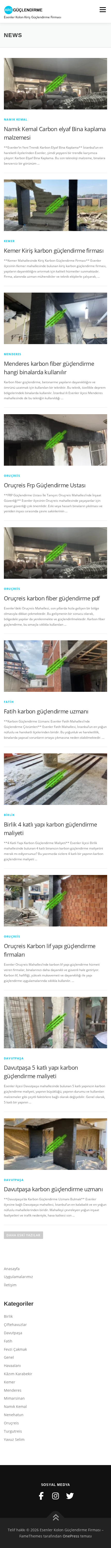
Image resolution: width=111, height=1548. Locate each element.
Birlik (9, 815)
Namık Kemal (15, 119)
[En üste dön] (55, 1518)
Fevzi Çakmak (15, 1349)
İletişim (10, 1284)
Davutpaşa (14, 1058)
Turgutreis (13, 1431)
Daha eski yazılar (23, 1235)
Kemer (9, 241)
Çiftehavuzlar (15, 1324)
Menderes (12, 354)
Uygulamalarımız (18, 1276)
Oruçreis (12, 476)
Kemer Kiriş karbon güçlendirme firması (54, 250)
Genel (9, 1357)
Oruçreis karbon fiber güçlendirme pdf (52, 598)
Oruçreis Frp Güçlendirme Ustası (44, 485)
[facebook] (41, 1496)
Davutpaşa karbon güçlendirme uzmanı (53, 1189)
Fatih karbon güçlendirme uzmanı (46, 711)
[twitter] (70, 1496)
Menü (102, 9)
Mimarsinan (14, 1398)
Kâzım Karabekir (18, 1373)
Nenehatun (13, 1414)
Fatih (9, 702)
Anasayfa (12, 1268)
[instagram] (55, 1496)
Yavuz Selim (14, 1439)
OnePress (71, 1536)
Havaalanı (12, 1365)
